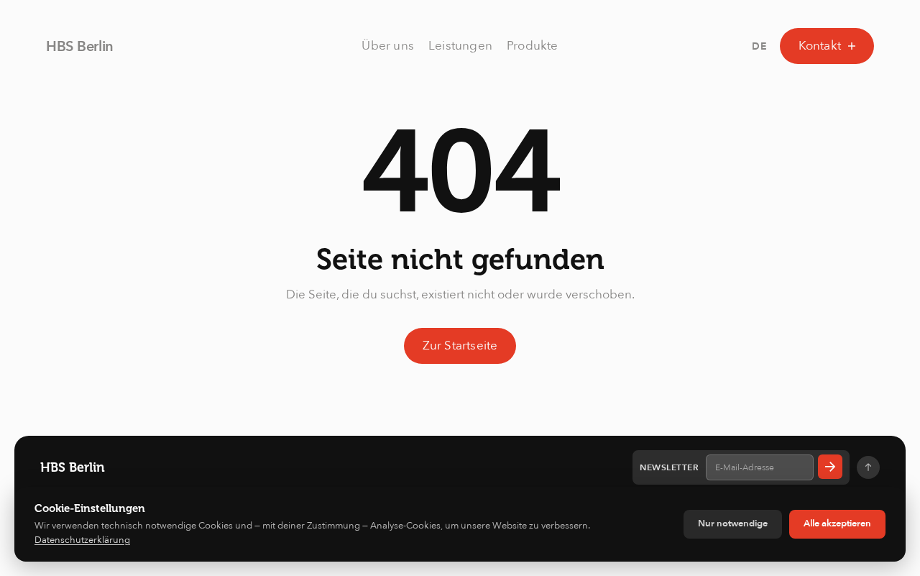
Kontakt (820, 45)
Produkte (532, 45)
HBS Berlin (80, 46)
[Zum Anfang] (868, 467)
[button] (759, 46)
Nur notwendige (733, 523)
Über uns (388, 45)
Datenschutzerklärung (82, 540)
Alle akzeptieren (837, 523)
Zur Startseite (460, 345)
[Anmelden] (830, 466)
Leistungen (460, 45)
